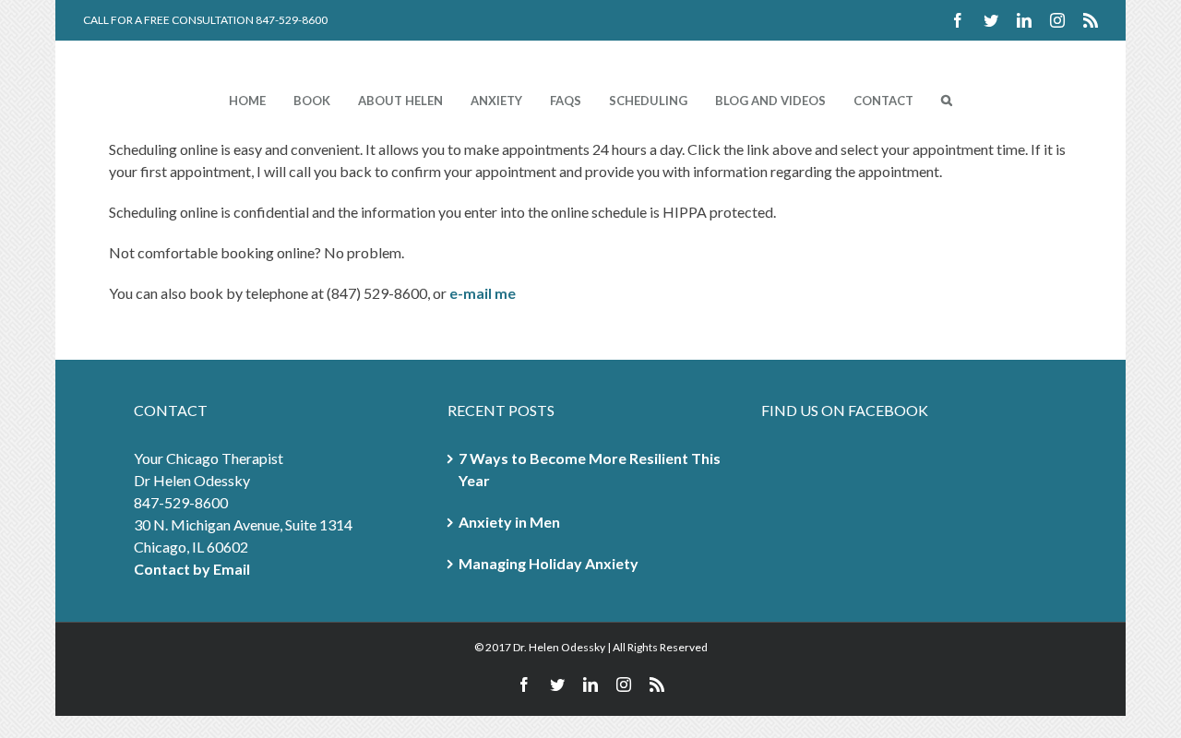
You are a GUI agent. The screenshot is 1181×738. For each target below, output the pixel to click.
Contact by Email (192, 568)
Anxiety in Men (509, 521)
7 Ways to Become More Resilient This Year (590, 469)
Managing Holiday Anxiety (548, 563)
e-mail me (482, 293)
